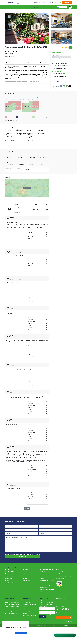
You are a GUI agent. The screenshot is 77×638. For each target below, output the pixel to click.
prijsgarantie (60, 70)
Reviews (41, 61)
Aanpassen (9, 633)
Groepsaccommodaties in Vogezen (11, 608)
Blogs (40, 2)
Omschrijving (8, 61)
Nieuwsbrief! (25, 578)
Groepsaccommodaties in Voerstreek (12, 606)
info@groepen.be (61, 578)
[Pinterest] (63, 609)
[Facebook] (60, 609)
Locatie (36, 61)
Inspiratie (36, 2)
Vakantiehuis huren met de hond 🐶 (46, 584)
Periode (20, 7)
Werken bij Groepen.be (27, 584)
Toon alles (27, 508)
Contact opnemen (22, 556)
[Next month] (37, 97)
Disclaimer (54, 625)
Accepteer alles (21, 633)
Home (6, 12)
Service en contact (8, 584)
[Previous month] (6, 97)
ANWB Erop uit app (26, 580)
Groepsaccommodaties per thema (46, 595)
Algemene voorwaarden (27, 576)
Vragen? (46, 61)
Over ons (49, 2)
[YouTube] (66, 609)
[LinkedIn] (69, 609)
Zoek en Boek (25, 569)
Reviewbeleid (66, 625)
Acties (25, 7)
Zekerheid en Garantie (41, 625)
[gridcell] (11, 104)
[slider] (65, 47)
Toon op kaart (27, 187)
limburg (15, 12)
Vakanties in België (26, 582)
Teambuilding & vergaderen (35, 7)
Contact (44, 2)
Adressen (7, 580)
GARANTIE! (63, 73)
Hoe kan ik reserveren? (9, 575)
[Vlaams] (53, 2)
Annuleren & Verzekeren (9, 576)
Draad (71, 621)
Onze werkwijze (8, 569)
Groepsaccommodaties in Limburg (11, 600)
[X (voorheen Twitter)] (57, 609)
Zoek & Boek (66, 2)
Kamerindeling (30, 61)
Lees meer (27, 86)
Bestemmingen (9, 7)
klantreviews (59, 71)
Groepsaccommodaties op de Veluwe (12, 602)
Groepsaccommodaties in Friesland (11, 613)
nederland (10, 12)
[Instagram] (57, 612)
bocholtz (19, 12)
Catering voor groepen (9, 582)
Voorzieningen (23, 61)
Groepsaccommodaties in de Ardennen (12, 604)
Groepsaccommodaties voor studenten (30, 615)
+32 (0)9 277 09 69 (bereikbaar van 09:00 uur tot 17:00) (64, 575)
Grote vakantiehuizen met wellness (46, 593)
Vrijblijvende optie (8, 578)
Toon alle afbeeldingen (65, 41)
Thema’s (15, 7)
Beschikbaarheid (15, 61)
